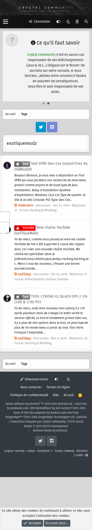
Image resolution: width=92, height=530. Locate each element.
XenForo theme (42, 430)
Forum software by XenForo (39, 404)
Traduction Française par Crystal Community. (38, 422)
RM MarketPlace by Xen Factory (58, 408)
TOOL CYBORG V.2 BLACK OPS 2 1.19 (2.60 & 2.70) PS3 (50, 299)
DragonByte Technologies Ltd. (56, 417)
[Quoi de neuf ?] (77, 22)
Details (81, 417)
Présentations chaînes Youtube (46, 279)
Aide (56, 395)
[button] (5, 21)
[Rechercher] (86, 22)
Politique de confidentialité (29, 395)
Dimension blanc (36, 379)
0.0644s (69, 451)
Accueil (69, 395)
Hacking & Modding (43, 210)
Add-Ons (81, 404)
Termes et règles (58, 387)
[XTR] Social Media (53, 424)
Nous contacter (31, 387)
